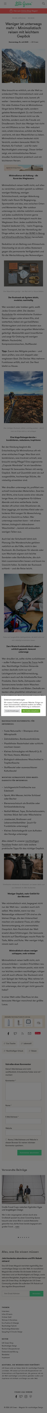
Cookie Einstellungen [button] (12, 711)
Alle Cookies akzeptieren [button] (31, 711)
